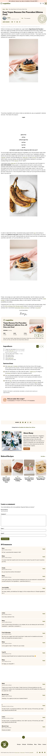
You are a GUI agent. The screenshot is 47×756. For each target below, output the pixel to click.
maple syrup (10, 358)
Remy (9, 17)
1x (37, 346)
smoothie (38, 307)
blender (3, 157)
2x (39, 346)
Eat (24, 427)
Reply (44, 549)
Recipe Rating (4, 509)
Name (2, 528)
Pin (36, 335)
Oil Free (33, 427)
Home (4, 9)
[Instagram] (37, 752)
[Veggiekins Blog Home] (5, 3)
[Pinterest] (45, 752)
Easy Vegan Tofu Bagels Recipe (40, 478)
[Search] (43, 3)
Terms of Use (22, 752)
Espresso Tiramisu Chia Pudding (18, 479)
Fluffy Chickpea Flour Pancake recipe (14, 306)
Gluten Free (28, 427)
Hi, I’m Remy (30, 744)
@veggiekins (12, 400)
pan (35, 233)
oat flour (34, 157)
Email (2, 533)
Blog (7, 9)
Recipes (19, 744)
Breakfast (21, 427)
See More (43, 456)
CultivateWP (31, 752)
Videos (39, 744)
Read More (26, 448)
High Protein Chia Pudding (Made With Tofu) (6, 480)
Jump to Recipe (6, 21)
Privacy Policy (17, 752)
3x (42, 346)
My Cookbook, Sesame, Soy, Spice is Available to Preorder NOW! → (23, 1)
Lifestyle (24, 744)
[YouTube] (40, 752)
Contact (44, 744)
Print (41, 335)
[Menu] (45, 3)
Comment (3, 514)
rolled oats (25, 157)
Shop (35, 744)
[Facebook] (42, 752)
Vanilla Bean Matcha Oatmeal (22, 307)
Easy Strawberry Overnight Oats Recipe (29, 479)
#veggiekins (32, 400)
